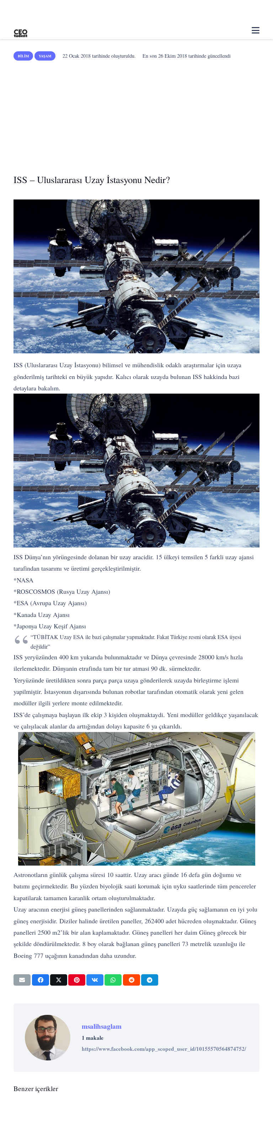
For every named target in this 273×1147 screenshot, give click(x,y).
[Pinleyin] (76, 980)
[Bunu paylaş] (40, 980)
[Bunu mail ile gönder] (22, 980)
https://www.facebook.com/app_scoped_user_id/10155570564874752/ (164, 1049)
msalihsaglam (102, 1026)
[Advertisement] (136, 115)
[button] (255, 30)
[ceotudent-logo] (21, 30)
